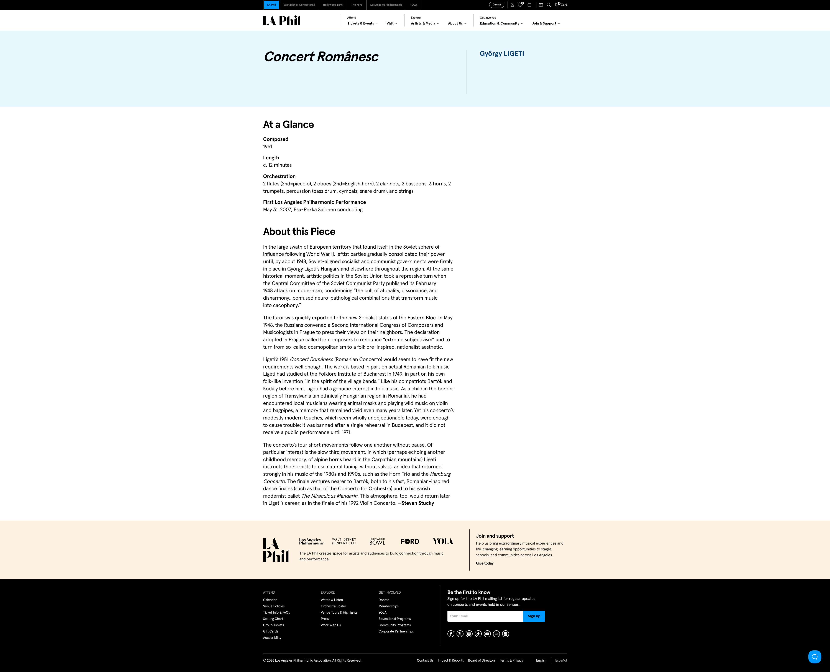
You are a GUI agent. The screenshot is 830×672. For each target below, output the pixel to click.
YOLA (413, 4)
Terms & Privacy (511, 660)
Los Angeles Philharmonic (386, 4)
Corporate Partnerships (396, 631)
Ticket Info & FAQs (276, 612)
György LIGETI (502, 53)
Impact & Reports (451, 660)
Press (325, 619)
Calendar (270, 600)
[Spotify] (496, 633)
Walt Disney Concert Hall (299, 4)
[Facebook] (450, 633)
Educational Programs (395, 619)
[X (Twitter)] (460, 633)
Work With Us (331, 625)
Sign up (534, 616)
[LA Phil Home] (281, 20)
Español (561, 660)
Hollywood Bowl (333, 4)
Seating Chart (273, 619)
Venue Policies (274, 606)
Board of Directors (481, 660)
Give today (485, 563)
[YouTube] (487, 633)
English (541, 660)
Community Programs (395, 625)
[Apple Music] (505, 633)
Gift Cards (270, 631)
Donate (497, 4)
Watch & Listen (332, 600)
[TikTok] (478, 633)
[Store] (530, 4)
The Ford (356, 4)
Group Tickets (273, 625)
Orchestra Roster (333, 606)
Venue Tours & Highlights (339, 612)
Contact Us (425, 660)
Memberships (389, 606)
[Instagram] (469, 633)
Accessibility (272, 638)
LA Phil (271, 4)
